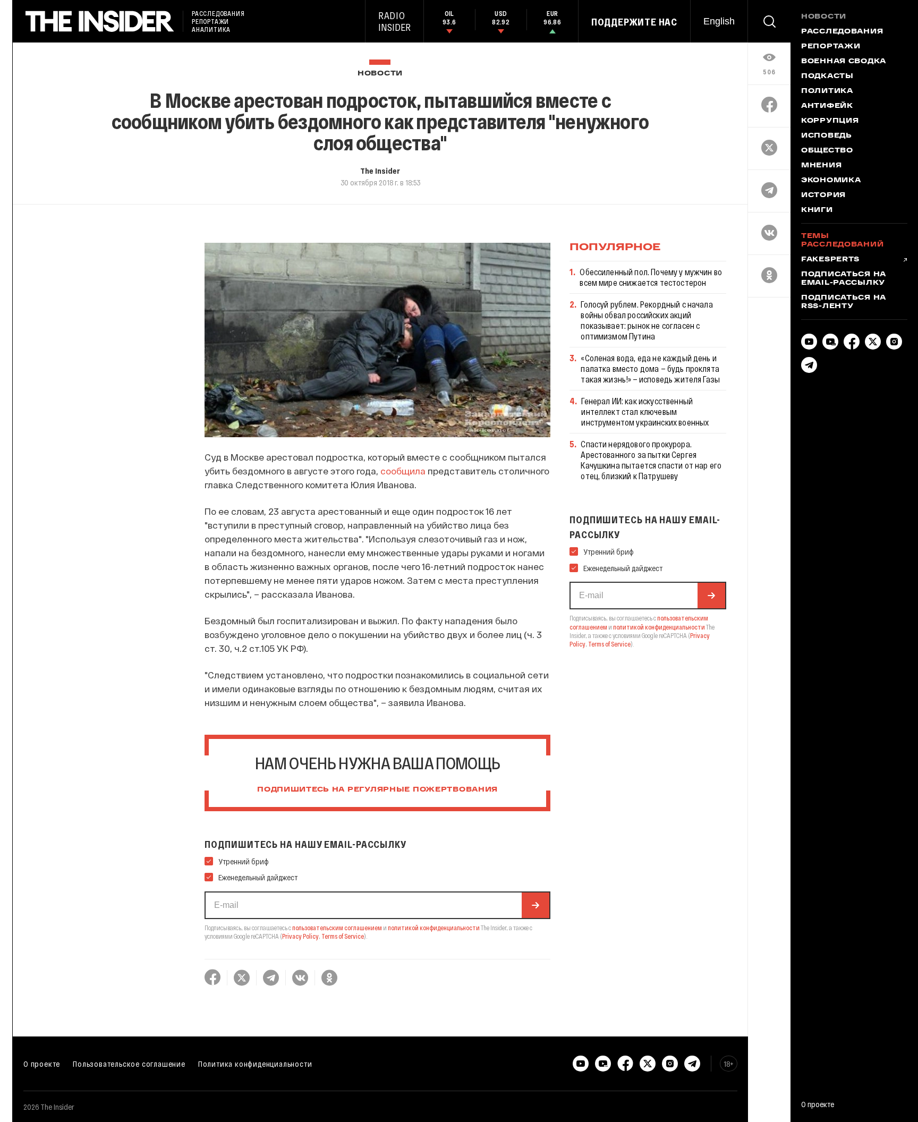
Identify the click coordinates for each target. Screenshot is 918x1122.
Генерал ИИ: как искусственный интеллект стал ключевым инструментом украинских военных (645, 411)
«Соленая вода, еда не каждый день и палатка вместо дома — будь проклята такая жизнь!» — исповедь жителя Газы (650, 368)
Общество (827, 151)
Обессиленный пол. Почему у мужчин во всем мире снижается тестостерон (651, 277)
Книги (817, 210)
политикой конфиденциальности (434, 927)
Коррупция (829, 121)
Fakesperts (830, 260)
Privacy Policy (300, 936)
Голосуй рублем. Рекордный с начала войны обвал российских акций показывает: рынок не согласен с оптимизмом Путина (646, 320)
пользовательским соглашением (337, 927)
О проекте (41, 1063)
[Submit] (535, 905)
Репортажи (830, 47)
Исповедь (826, 136)
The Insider (380, 170)
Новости (380, 73)
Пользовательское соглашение (129, 1063)
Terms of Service (342, 936)
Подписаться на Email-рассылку (843, 278)
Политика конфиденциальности (255, 1063)
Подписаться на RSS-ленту (843, 302)
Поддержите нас (634, 22)
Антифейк (827, 106)
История (823, 195)
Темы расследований (842, 240)
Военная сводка (843, 61)
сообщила (403, 470)
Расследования (842, 32)
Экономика (831, 180)
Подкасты (827, 76)
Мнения (821, 166)
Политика (827, 91)
